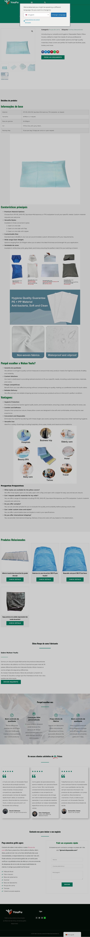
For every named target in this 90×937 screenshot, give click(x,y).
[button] (31, 2)
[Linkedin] (42, 918)
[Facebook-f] (37, 918)
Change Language (59, 15)
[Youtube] (39, 918)
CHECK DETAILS (15, 579)
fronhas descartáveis (75, 29)
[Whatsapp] (45, 918)
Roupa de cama (54, 29)
